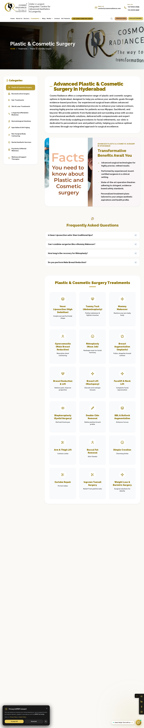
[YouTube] (141, 696)
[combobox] (107, 18)
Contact (57, 18)
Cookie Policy (22, 717)
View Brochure (121, 18)
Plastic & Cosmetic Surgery (41, 49)
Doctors (26, 18)
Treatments (35, 18)
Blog (43, 18)
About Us (19, 18)
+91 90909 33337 (133, 10)
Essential (34, 721)
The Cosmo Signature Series (82, 18)
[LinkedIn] (141, 701)
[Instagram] (141, 711)
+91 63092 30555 (133, 7)
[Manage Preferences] (46, 721)
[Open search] (111, 18)
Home (12, 18)
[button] (92, 235)
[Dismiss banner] (46, 708)
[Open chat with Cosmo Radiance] (138, 722)
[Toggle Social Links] (137, 696)
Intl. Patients (65, 18)
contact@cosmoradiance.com (109, 8)
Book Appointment (135, 18)
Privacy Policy (13, 717)
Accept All (14, 721)
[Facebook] (141, 706)
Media (49, 18)
